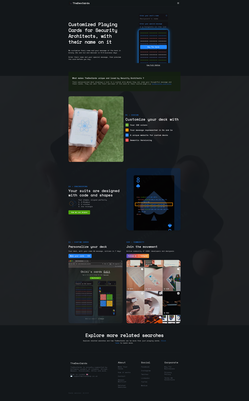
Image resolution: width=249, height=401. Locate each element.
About (122, 362)
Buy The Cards (153, 47)
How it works (124, 372)
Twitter (145, 374)
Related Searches (122, 386)
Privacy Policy (168, 373)
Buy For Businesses (169, 368)
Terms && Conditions (169, 379)
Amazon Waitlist (122, 381)
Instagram (146, 370)
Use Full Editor (153, 65)
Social (145, 362)
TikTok (144, 382)
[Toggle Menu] (178, 3)
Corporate (171, 362)
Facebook (145, 367)
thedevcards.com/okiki (161, 84)
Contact (121, 376)
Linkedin (145, 378)
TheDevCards (78, 363)
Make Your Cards (122, 368)
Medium (144, 385)
